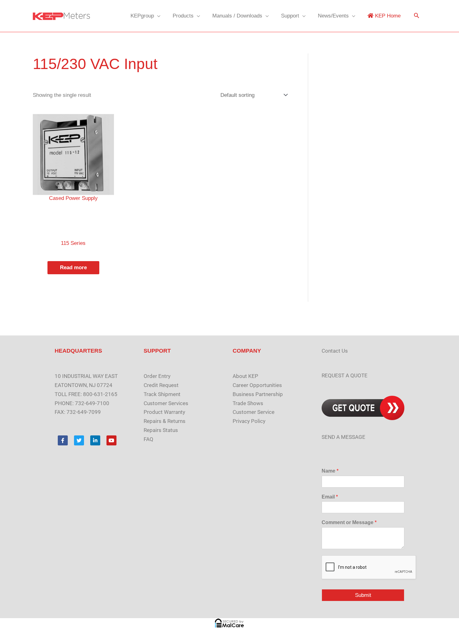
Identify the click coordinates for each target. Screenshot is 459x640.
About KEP (245, 376)
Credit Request (161, 385)
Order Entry (157, 376)
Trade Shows (248, 403)
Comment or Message (349, 522)
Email (330, 496)
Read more (73, 267)
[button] (416, 16)
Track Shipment (162, 394)
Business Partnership (258, 394)
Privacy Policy (249, 421)
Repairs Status (161, 430)
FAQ (148, 439)
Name (330, 471)
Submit (363, 595)
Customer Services (166, 403)
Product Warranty (164, 412)
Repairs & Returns (164, 421)
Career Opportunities (257, 385)
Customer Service (253, 412)
